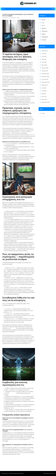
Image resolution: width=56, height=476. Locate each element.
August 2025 (44, 85)
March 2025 (44, 99)
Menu (3, 9)
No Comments (12, 17)
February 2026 (45, 68)
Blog (18, 17)
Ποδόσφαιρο (45, 37)
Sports (43, 25)
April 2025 (44, 96)
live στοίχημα (12, 393)
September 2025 (45, 82)
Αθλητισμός (44, 31)
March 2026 (44, 65)
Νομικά (43, 34)
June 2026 (44, 56)
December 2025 (45, 73)
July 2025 (44, 88)
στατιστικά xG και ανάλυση (9, 345)
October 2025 (45, 79)
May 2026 (44, 59)
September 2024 (45, 102)
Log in (43, 113)
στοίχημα (13, 328)
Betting (43, 19)
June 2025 (44, 91)
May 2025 (44, 93)
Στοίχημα (44, 40)
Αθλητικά (44, 28)
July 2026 (44, 53)
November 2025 (45, 76)
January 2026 (45, 70)
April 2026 (44, 62)
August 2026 (44, 50)
